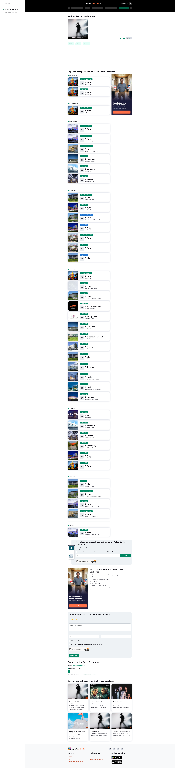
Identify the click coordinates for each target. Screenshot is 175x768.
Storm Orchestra (117, 702)
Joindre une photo (76, 641)
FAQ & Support (71, 757)
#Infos (70, 43)
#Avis (78, 43)
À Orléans (89, 367)
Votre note (71, 617)
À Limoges (89, 397)
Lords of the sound (96, 702)
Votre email (104, 633)
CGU (69, 759)
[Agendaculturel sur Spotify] (122, 749)
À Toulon (89, 347)
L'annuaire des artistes (10, 12)
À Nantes (89, 179)
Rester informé (125, 556)
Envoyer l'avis (73, 655)
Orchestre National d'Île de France (77, 732)
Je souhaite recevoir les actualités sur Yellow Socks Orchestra (87, 644)
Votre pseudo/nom (74, 633)
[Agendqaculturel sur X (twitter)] (110, 749)
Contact (70, 764)
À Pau (87, 415)
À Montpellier (91, 316)
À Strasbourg (91, 445)
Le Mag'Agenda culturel (10, 9)
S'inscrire (123, 3)
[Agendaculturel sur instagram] (118, 749)
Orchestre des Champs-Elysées (76, 702)
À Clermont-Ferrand (94, 337)
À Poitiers (89, 377)
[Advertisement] (100, 57)
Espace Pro (92, 757)
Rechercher (7, 3)
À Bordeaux (90, 169)
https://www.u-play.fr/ (79, 665)
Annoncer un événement (96, 759)
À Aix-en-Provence (93, 306)
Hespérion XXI (95, 731)
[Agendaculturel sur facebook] (114, 749)
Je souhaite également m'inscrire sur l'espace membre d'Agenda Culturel (97, 551)
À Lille (87, 197)
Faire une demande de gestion (88, 674)
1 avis (130, 38)
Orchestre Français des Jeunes (121, 731)
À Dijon (88, 207)
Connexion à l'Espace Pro (11, 16)
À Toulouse (90, 159)
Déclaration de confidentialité (75, 761)
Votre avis (71, 622)
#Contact (86, 43)
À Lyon (88, 218)
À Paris (88, 82)
